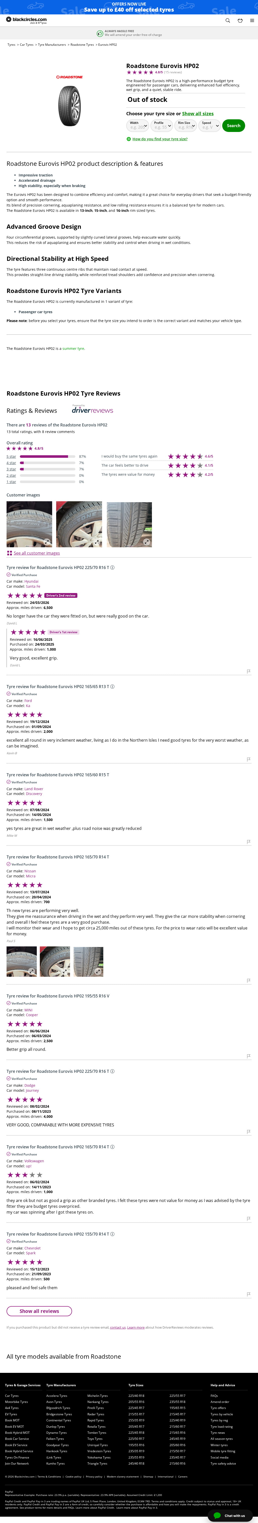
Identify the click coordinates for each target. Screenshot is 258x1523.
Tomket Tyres (96, 1432)
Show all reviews (39, 1311)
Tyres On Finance (17, 1457)
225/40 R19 (177, 1420)
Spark (31, 1253)
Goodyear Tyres (57, 1445)
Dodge (29, 1085)
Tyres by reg (219, 1420)
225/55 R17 (177, 1396)
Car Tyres (27, 44)
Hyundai (31, 581)
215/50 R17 (177, 1451)
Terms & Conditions (49, 1476)
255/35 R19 (136, 1420)
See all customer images (37, 553)
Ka (28, 705)
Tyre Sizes (135, 1385)
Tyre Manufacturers (52, 44)
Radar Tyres (95, 1414)
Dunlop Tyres (55, 1426)
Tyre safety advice (223, 1463)
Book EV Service (16, 1445)
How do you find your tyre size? (160, 139)
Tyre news (218, 1432)
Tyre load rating (222, 1426)
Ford (28, 700)
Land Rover (33, 788)
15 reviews (173, 72)
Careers (182, 1476)
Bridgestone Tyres (59, 1414)
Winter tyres (219, 1445)
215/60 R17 (177, 1426)
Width (134, 123)
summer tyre (73, 348)
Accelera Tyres (56, 1396)
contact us (118, 1327)
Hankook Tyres (56, 1451)
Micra (31, 876)
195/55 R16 (136, 1445)
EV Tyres (11, 1414)
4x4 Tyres (12, 1408)
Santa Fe (33, 586)
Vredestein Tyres (99, 1451)
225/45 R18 (136, 1432)
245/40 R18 (136, 1463)
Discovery (34, 793)
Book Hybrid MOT (17, 1432)
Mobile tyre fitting (223, 1451)
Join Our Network (17, 1463)
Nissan (30, 871)
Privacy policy (94, 1476)
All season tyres (222, 1439)
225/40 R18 (136, 1396)
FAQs (214, 1396)
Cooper (32, 1014)
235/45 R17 (177, 1457)
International (166, 1476)
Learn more (136, 1327)
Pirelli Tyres (95, 1408)
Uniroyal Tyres (97, 1445)
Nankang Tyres (98, 1402)
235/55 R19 (136, 1457)
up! (28, 1166)
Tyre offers (218, 1408)
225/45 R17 (136, 1408)
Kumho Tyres (55, 1463)
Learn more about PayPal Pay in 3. (137, 1507)
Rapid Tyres (95, 1420)
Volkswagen (34, 1160)
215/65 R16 (177, 1432)
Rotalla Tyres (96, 1426)
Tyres (11, 44)
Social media (220, 1457)
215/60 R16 (177, 1463)
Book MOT (12, 1420)
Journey (32, 1090)
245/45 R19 (177, 1439)
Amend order (220, 1402)
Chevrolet (32, 1248)
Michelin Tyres (97, 1396)
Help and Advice (223, 1385)
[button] (228, 20)
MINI (28, 1010)
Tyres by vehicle (222, 1414)
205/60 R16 (177, 1445)
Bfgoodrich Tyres (58, 1408)
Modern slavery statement (123, 1476)
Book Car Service (17, 1439)
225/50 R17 (136, 1439)
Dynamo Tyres (56, 1432)
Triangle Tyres (97, 1463)
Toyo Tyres (95, 1439)
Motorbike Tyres (16, 1402)
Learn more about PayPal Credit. (95, 1507)
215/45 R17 (177, 1414)
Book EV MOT (14, 1426)
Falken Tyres (55, 1439)
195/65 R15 (177, 1408)
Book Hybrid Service (19, 1451)
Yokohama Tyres (99, 1457)
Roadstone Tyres (82, 44)
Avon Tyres (54, 1402)
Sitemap (148, 1476)
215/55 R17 (136, 1414)
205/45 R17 (136, 1426)
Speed (206, 123)
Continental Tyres (58, 1420)
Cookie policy (73, 1476)
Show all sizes (198, 113)
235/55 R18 (177, 1402)
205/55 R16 (136, 1402)
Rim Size (184, 123)
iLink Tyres (53, 1457)
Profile (159, 123)
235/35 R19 (136, 1451)
